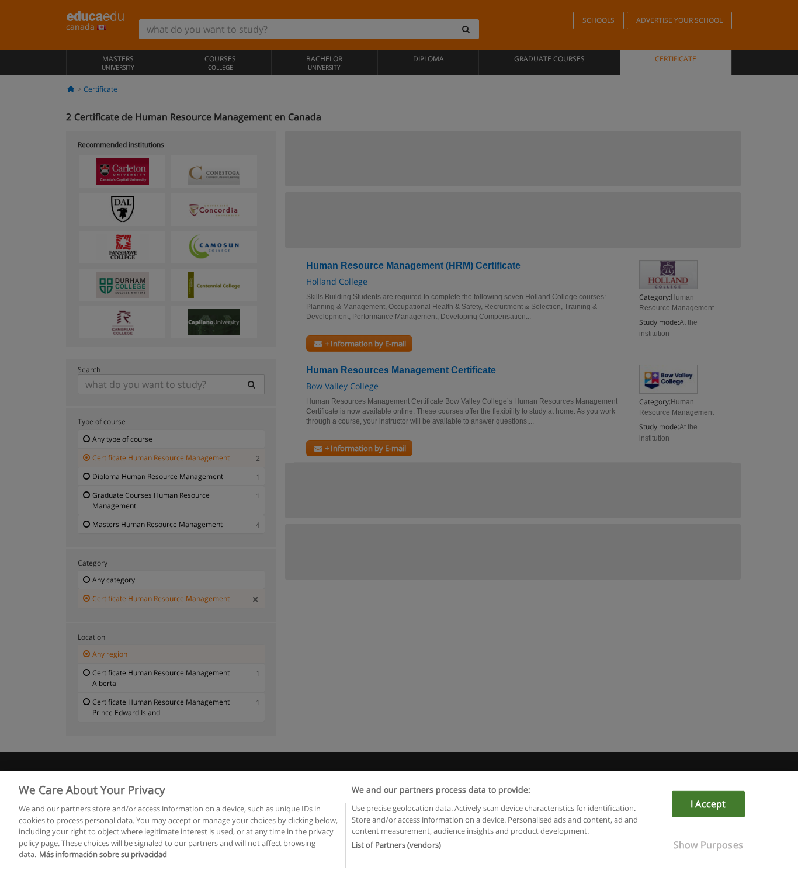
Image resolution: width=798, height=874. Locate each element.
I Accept (708, 803)
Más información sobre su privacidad (103, 854)
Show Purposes (708, 844)
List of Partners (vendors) (396, 845)
